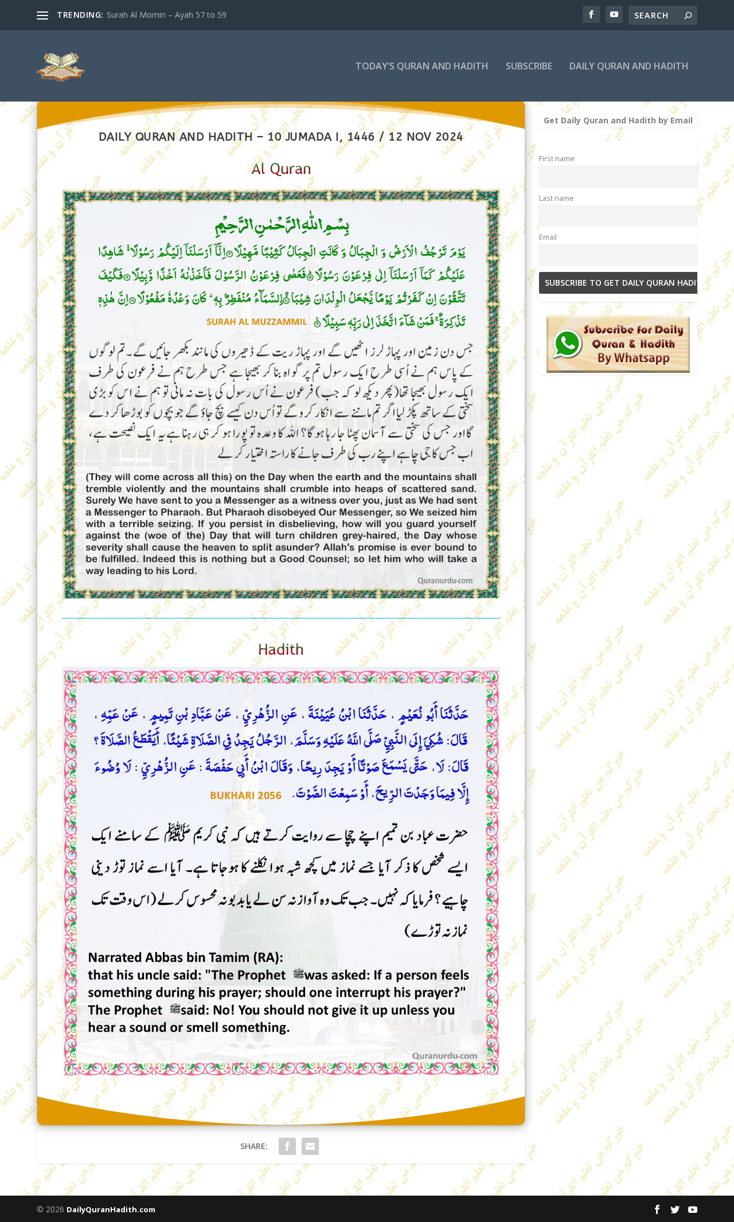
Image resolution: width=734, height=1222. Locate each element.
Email (548, 237)
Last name (556, 198)
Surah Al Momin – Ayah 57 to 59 (167, 14)
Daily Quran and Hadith (629, 66)
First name (557, 159)
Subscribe (529, 66)
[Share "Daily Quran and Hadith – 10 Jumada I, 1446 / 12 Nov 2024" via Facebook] (287, 1146)
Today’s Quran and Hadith (422, 66)
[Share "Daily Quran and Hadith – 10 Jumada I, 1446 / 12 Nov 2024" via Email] (310, 1146)
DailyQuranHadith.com (111, 1209)
